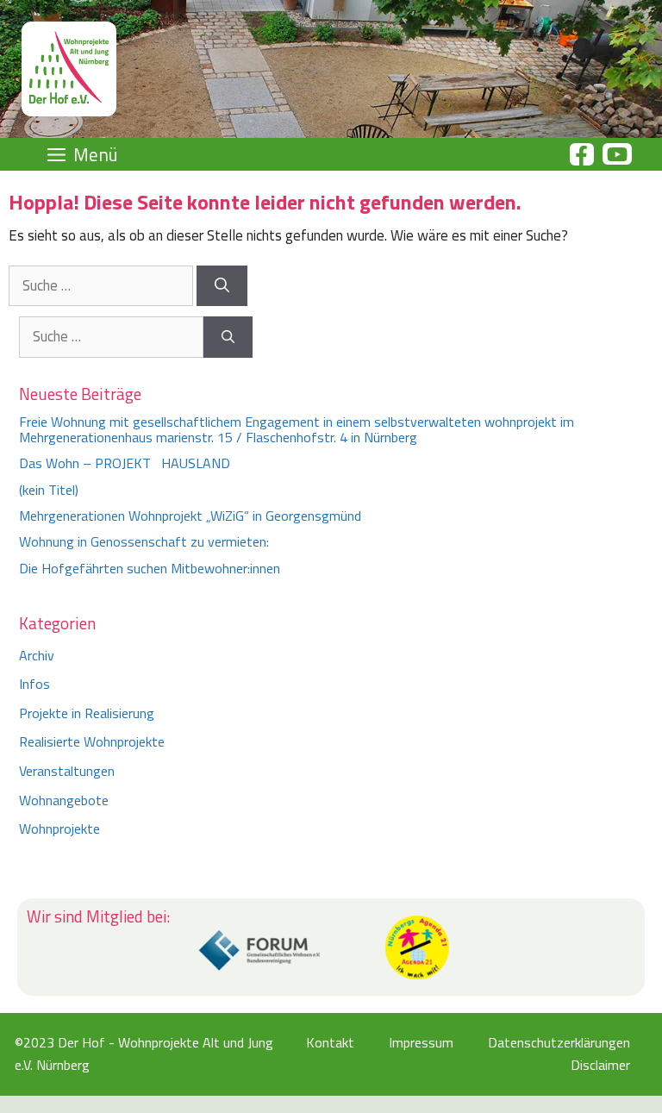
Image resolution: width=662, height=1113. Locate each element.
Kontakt (330, 1042)
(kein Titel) (48, 489)
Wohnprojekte (59, 828)
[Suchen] (222, 286)
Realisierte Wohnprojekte (92, 741)
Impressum (421, 1042)
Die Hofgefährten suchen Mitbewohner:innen (149, 568)
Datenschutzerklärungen (559, 1042)
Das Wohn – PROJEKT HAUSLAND (124, 463)
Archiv (36, 655)
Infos (34, 683)
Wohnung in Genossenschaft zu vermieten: (144, 541)
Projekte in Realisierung (86, 713)
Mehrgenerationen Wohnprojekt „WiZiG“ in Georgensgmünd (190, 515)
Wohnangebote (64, 800)
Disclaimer (600, 1064)
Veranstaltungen (67, 770)
